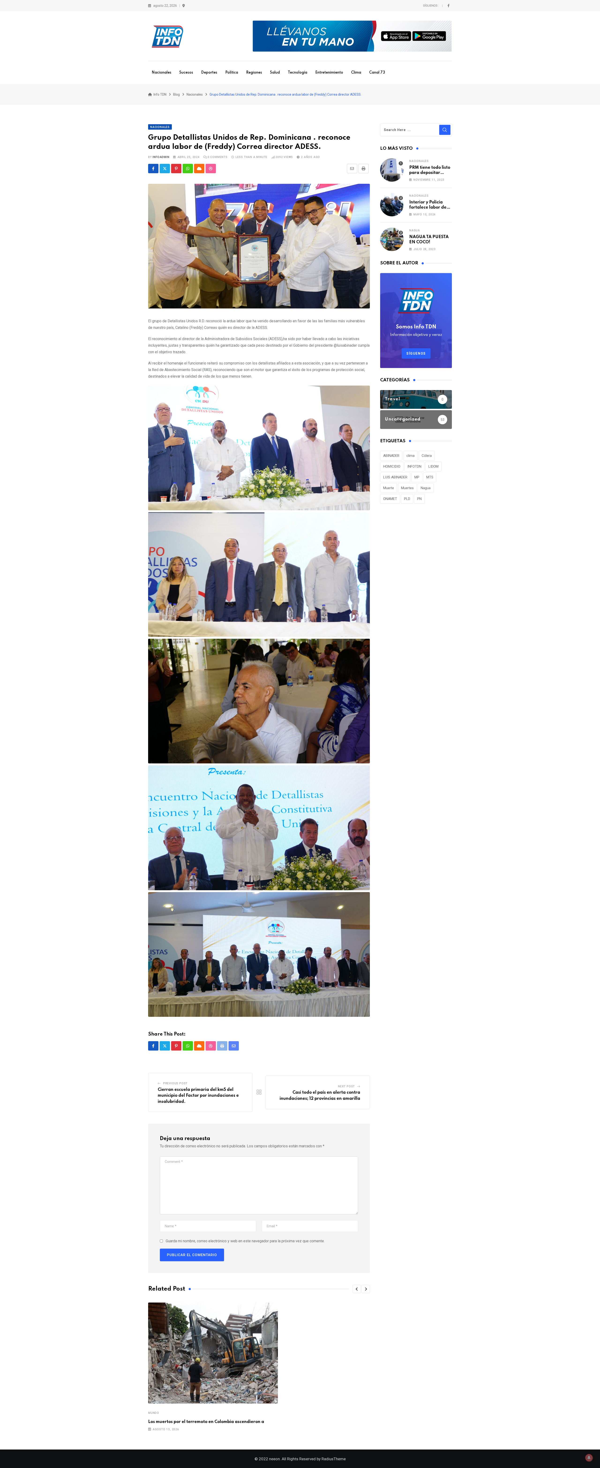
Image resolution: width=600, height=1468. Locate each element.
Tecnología (297, 73)
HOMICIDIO (391, 466)
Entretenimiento (329, 73)
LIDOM (433, 466)
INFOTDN (414, 466)
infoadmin (161, 157)
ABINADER (391, 456)
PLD (407, 499)
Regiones (254, 73)
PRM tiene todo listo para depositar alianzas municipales (430, 172)
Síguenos (416, 353)
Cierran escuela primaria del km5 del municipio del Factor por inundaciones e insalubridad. (198, 1096)
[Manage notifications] (589, 1457)
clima (410, 456)
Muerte (388, 488)
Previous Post (175, 1083)
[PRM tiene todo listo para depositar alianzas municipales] (392, 170)
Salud (275, 73)
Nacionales (161, 73)
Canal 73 (377, 73)
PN (419, 499)
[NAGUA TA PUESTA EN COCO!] (392, 239)
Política (231, 73)
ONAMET (390, 499)
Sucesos (186, 73)
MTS (429, 477)
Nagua (414, 230)
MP (416, 477)
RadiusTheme (334, 1459)
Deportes (209, 73)
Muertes (407, 488)
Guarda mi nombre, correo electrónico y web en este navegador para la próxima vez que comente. (245, 1241)
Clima (356, 73)
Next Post (346, 1086)
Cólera (427, 456)
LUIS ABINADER (395, 477)
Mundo (153, 1413)
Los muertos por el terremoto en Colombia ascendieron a (206, 1422)
